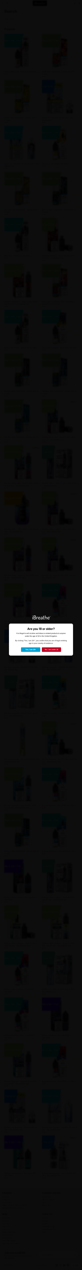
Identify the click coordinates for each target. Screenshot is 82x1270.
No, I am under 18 (51, 649)
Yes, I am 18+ (30, 649)
